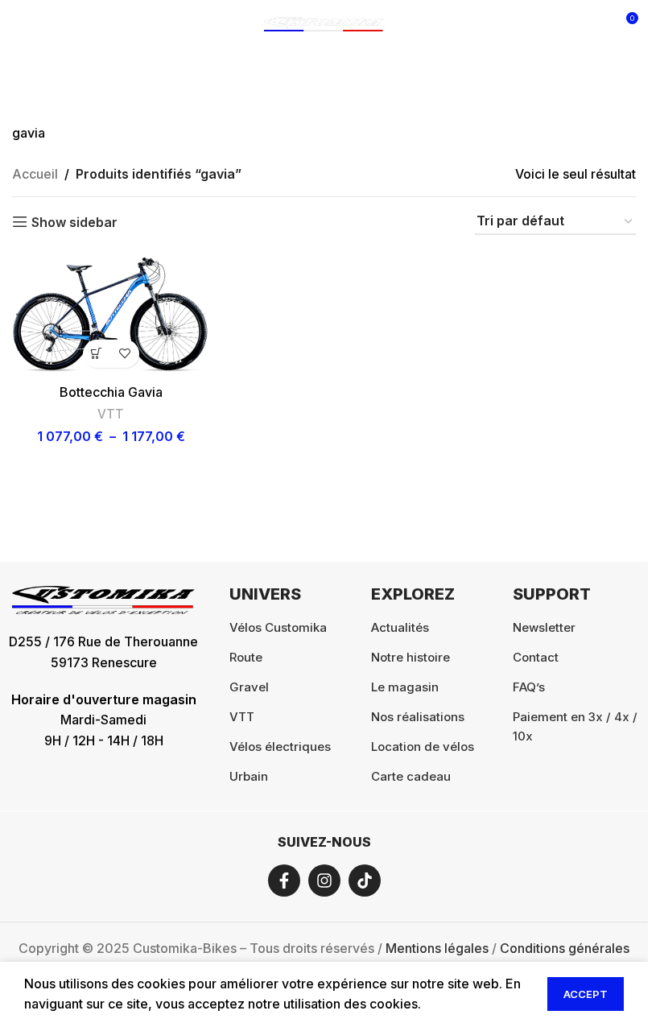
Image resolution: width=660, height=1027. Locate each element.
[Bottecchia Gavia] (110, 313)
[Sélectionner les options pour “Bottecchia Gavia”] (97, 354)
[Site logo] (324, 22)
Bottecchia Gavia (111, 392)
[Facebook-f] (284, 880)
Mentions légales (437, 948)
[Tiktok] (365, 880)
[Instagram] (324, 880)
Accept (585, 994)
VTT (110, 414)
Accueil (35, 174)
